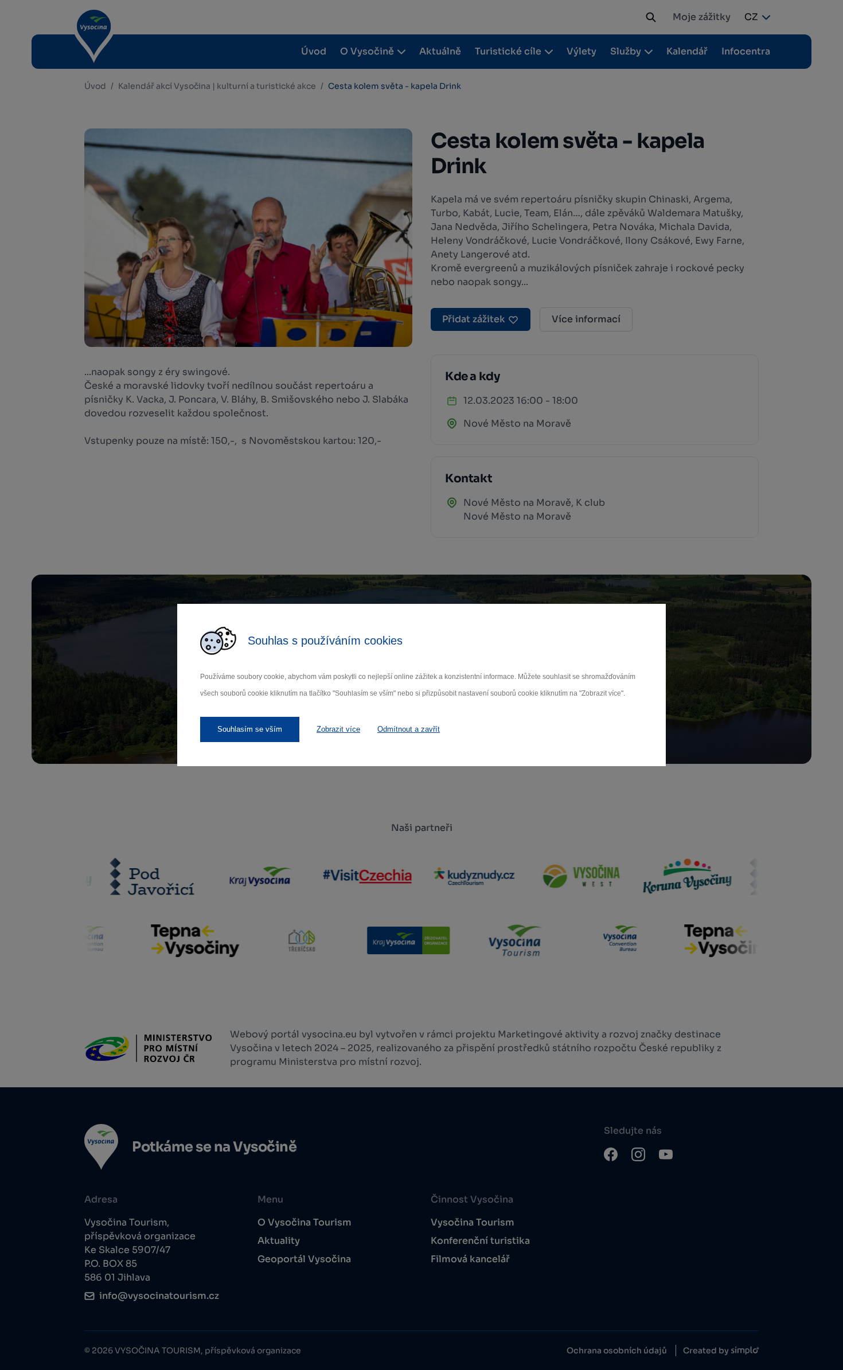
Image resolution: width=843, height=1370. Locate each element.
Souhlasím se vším (249, 729)
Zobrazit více (338, 729)
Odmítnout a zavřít (408, 729)
